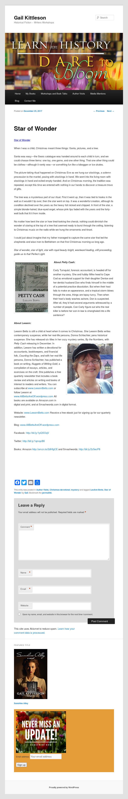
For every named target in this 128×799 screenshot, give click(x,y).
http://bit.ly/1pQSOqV (37, 432)
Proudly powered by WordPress (64, 787)
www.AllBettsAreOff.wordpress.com (33, 396)
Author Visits (78, 93)
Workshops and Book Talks (54, 93)
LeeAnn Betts (96, 489)
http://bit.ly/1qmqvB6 (33, 441)
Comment (26, 527)
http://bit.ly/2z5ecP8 (89, 449)
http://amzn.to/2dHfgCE (45, 449)
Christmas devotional (60, 489)
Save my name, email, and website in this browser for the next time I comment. (57, 614)
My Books (31, 93)
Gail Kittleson (30, 17)
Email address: (23, 756)
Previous (99, 110)
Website (24, 605)
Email (25, 589)
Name (25, 572)
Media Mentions (98, 93)
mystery (75, 489)
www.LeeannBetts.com (40, 388)
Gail (26, 492)
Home (17, 93)
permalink (47, 492)
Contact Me (30, 100)
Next (110, 110)
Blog (17, 100)
